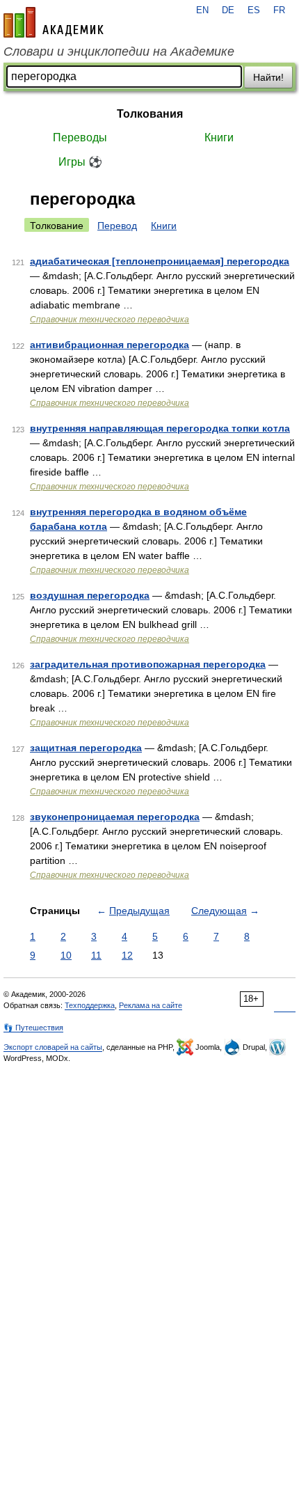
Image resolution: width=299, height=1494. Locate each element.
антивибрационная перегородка (109, 344)
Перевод (117, 225)
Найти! (268, 77)
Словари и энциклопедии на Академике (118, 51)
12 (127, 955)
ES (254, 10)
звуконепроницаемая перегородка (115, 816)
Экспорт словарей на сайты (52, 1047)
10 (66, 955)
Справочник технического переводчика (109, 319)
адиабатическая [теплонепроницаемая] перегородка (159, 261)
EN (202, 10)
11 (96, 955)
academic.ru (53, 22)
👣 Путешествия (33, 1027)
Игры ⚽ (80, 162)
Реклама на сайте (150, 1005)
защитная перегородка (86, 747)
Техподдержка (90, 1005)
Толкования (150, 114)
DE (228, 10)
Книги (219, 137)
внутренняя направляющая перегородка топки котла (160, 428)
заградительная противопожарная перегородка (148, 664)
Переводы (80, 137)
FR (279, 10)
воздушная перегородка (90, 595)
